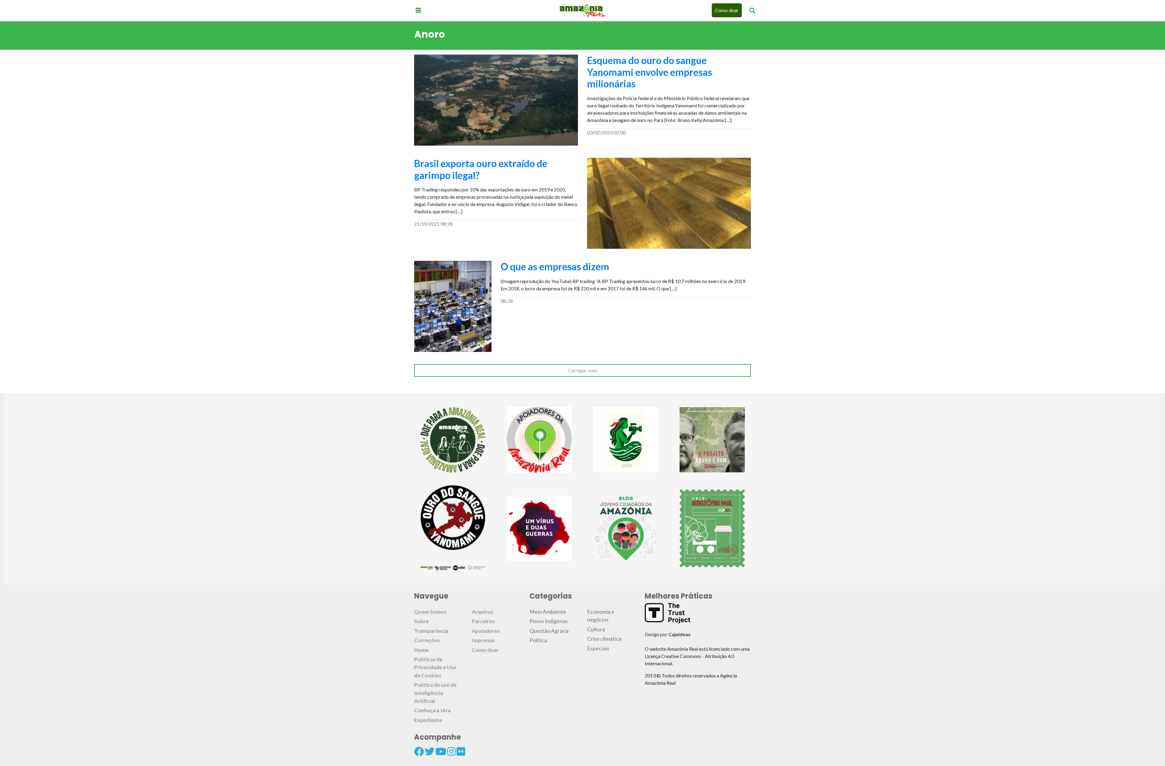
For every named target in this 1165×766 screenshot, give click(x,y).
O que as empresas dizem (555, 266)
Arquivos (482, 612)
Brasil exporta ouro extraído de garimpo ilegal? (480, 169)
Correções (427, 640)
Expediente (428, 720)
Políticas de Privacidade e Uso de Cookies (435, 667)
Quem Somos (430, 612)
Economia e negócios (600, 616)
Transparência (431, 631)
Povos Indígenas (548, 621)
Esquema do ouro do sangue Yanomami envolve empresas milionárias (649, 71)
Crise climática (604, 639)
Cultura (596, 629)
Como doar (726, 10)
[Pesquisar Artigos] (752, 10)
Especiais (598, 648)
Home (421, 650)
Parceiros (483, 621)
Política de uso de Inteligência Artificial (435, 693)
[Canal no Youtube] (440, 751)
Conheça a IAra (432, 710)
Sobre (421, 621)
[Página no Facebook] (419, 751)
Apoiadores (486, 631)
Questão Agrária (549, 631)
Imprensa (483, 640)
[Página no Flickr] (461, 751)
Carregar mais (582, 370)
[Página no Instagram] (451, 751)
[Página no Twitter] (429, 751)
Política (538, 640)
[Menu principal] (418, 10)
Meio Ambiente (547, 612)
